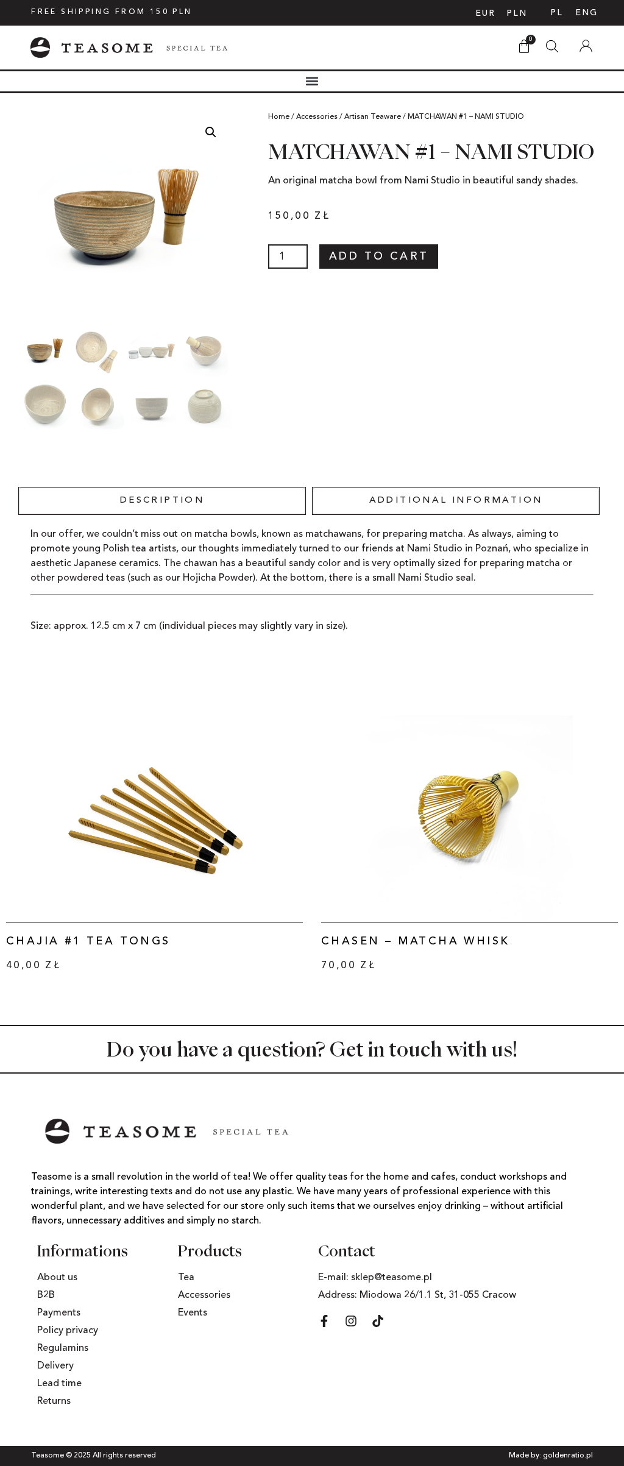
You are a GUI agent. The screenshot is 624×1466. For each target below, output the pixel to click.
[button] (312, 81)
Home (278, 117)
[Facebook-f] (324, 1321)
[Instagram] (351, 1321)
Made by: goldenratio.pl (551, 1455)
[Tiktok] (378, 1321)
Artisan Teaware (372, 117)
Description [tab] (162, 500)
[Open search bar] (552, 43)
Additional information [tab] (456, 500)
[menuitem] (556, 13)
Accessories (317, 117)
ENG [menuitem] (586, 13)
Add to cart (378, 256)
